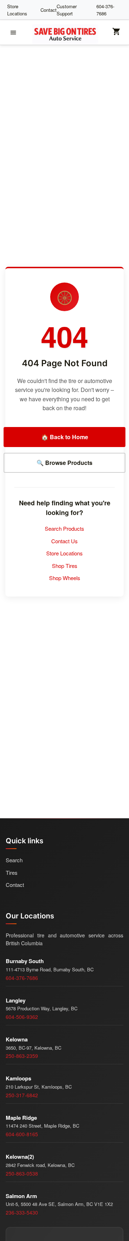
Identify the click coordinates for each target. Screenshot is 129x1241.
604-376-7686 (105, 10)
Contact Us (64, 541)
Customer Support (67, 10)
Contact (48, 9)
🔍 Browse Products (64, 462)
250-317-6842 (22, 1095)
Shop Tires (64, 565)
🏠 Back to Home (64, 437)
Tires (12, 872)
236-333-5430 (22, 1212)
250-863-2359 (22, 1055)
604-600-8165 (22, 1134)
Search (14, 860)
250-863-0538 (22, 1173)
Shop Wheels (64, 578)
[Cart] (116, 34)
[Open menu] (13, 32)
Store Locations (17, 10)
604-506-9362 (22, 1016)
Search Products (64, 528)
